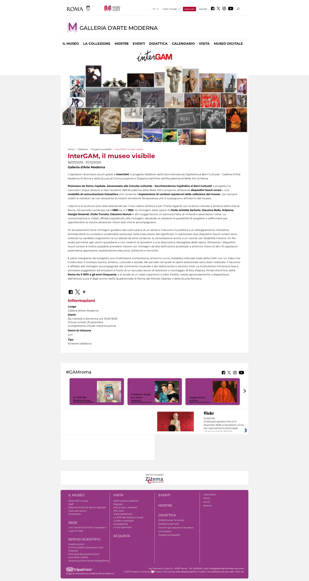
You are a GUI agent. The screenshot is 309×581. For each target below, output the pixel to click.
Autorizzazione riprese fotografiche (88, 560)
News (206, 498)
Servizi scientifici (84, 539)
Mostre (122, 44)
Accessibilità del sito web (221, 571)
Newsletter (74, 514)
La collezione (96, 44)
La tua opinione (122, 527)
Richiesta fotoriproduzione (83, 554)
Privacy (158, 571)
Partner (207, 505)
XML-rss (240, 571)
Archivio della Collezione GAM (85, 547)
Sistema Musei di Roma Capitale (87, 507)
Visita (204, 44)
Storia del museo (78, 500)
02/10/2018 (224, 425)
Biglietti (118, 504)
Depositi (73, 550)
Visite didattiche (123, 514)
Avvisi (206, 501)
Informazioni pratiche (126, 500)
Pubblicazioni (76, 544)
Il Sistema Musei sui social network (141, 397)
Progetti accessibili (101, 149)
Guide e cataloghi (123, 520)
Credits (202, 571)
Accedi (203, 9)
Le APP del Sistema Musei (82, 399)
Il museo (71, 44)
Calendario (183, 44)
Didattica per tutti (168, 523)
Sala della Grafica (78, 557)
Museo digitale (228, 44)
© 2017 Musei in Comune (136, 571)
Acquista (189, 9)
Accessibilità (120, 524)
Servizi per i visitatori (125, 507)
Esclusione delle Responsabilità (180, 571)
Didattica (158, 44)
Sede (72, 522)
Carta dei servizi (77, 510)
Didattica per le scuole (171, 520)
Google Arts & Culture (197, 399)
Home (71, 149)
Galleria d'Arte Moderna (119, 28)
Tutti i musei (170, 9)
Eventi (139, 44)
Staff (70, 504)
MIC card (118, 510)
